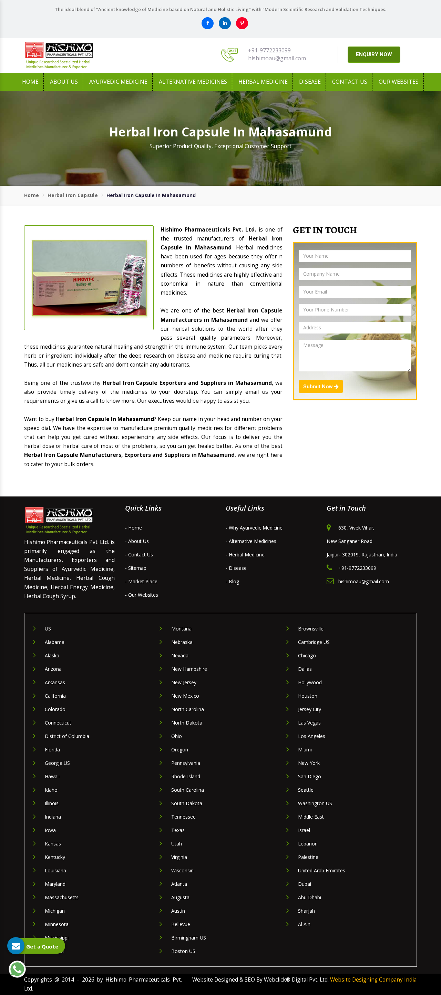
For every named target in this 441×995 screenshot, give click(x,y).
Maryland (55, 884)
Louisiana (55, 870)
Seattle (306, 790)
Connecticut (58, 722)
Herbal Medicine (263, 81)
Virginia (179, 857)
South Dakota (186, 803)
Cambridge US (314, 642)
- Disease (236, 568)
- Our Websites (141, 595)
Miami (305, 749)
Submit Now (318, 386)
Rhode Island (185, 776)
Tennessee (183, 816)
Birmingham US (188, 937)
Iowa (50, 830)
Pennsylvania (185, 763)
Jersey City (309, 709)
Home (30, 81)
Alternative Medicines (193, 81)
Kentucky (55, 857)
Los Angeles (311, 736)
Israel (304, 830)
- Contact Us (139, 554)
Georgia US (57, 763)
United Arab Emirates (321, 870)
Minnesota (57, 924)
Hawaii (52, 776)
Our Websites (399, 81)
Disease (310, 81)
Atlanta (179, 884)
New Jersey (183, 682)
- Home (133, 527)
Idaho (51, 790)
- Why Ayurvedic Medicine (254, 527)
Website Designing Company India (373, 979)
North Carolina (187, 709)
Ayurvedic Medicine (118, 81)
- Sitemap (135, 568)
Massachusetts (62, 897)
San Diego (309, 776)
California (55, 696)
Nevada (179, 655)
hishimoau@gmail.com (277, 58)
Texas (178, 830)
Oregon (179, 749)
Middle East (311, 816)
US (48, 628)
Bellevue (180, 924)
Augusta (180, 897)
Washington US (315, 803)
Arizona (53, 669)
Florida (52, 749)
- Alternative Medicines (251, 541)
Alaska (52, 655)
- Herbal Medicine (245, 554)
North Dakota (186, 722)
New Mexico (185, 696)
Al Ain (304, 924)
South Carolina (187, 790)
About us (64, 81)
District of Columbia (67, 736)
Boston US (183, 951)
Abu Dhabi (309, 897)
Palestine (308, 857)
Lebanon (308, 843)
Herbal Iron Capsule (73, 195)
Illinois (52, 803)
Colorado (55, 709)
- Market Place (141, 581)
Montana (181, 628)
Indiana (53, 816)
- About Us (137, 541)
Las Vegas (309, 722)
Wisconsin (182, 870)
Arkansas (55, 682)
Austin (178, 910)
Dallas (305, 669)
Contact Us (349, 81)
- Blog (232, 581)
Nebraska (182, 642)
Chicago (307, 655)
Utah (176, 843)
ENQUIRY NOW (374, 54)
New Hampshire (189, 669)
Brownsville (311, 628)
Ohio (176, 736)
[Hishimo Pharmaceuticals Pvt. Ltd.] (86, 55)
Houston (307, 696)
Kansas (53, 843)
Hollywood (310, 682)
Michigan (55, 910)
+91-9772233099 (269, 50)
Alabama (54, 642)
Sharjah (306, 910)
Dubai (304, 884)
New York (309, 763)
